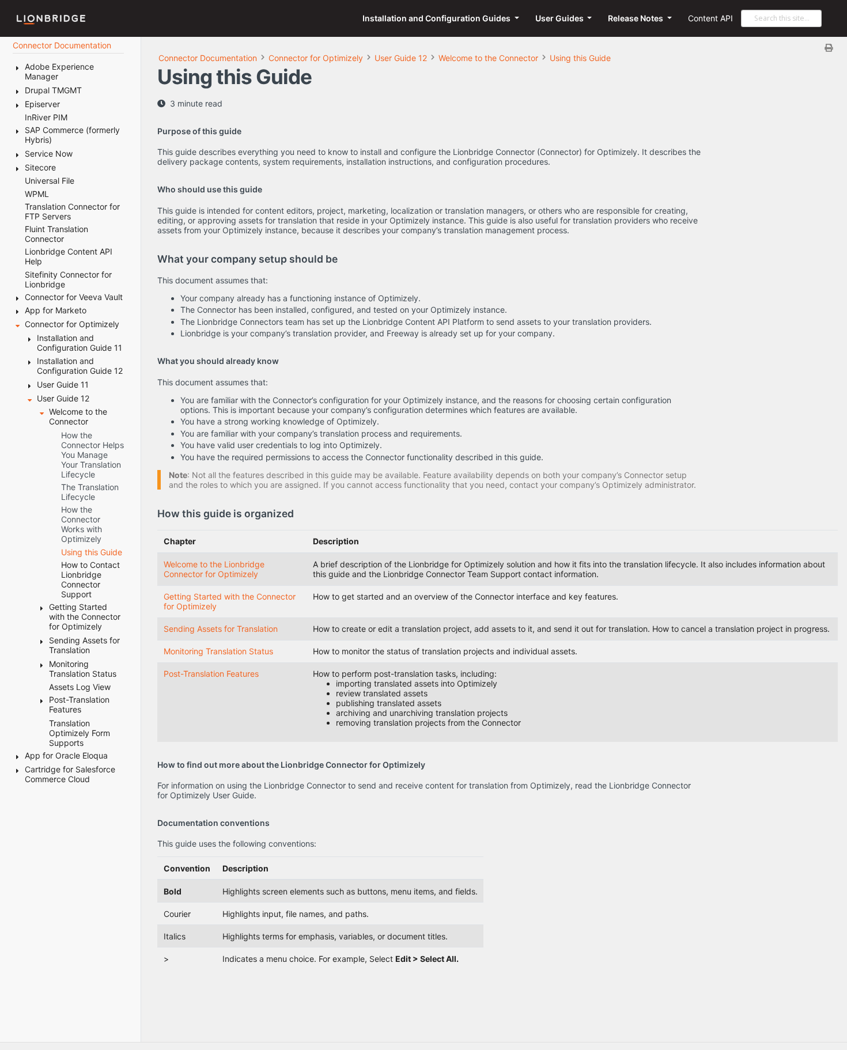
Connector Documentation (207, 58)
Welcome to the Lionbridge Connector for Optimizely (214, 569)
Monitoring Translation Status (218, 651)
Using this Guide (580, 58)
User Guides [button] (560, 18)
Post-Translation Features (211, 673)
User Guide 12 (401, 58)
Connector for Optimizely (316, 58)
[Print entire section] (499, 47)
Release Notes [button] (636, 18)
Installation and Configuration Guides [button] (437, 18)
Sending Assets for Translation (221, 629)
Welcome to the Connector (488, 58)
